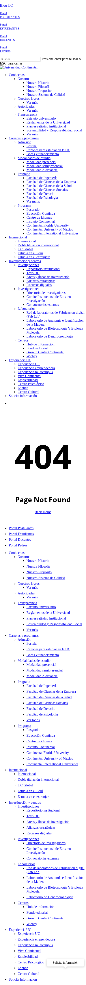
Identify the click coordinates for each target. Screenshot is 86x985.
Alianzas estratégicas (40, 827)
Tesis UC (32, 816)
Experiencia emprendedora (36, 939)
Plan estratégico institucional (46, 618)
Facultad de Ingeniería (41, 686)
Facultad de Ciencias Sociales (47, 703)
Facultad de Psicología (42, 714)
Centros (23, 903)
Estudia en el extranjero (34, 797)
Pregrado (24, 682)
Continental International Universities (52, 764)
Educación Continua (40, 735)
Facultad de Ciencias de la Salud (49, 697)
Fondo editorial (37, 912)
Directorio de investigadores (45, 843)
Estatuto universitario (41, 607)
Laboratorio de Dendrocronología (49, 897)
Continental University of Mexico (49, 758)
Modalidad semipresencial (44, 670)
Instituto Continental (40, 747)
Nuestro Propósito (39, 572)
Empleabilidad (28, 956)
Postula (31, 643)
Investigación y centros (25, 802)
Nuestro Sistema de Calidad (45, 578)
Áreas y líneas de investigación (47, 822)
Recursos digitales (39, 833)
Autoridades (26, 593)
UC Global (25, 785)
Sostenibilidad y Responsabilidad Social (54, 624)
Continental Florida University (47, 752)
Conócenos (16, 553)
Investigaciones (28, 806)
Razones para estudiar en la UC (48, 649)
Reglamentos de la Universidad (48, 612)
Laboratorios (26, 864)
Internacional (18, 770)
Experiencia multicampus (35, 945)
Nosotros (24, 557)
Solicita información (23, 979)
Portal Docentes (20, 539)
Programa (24, 726)
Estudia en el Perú (30, 791)
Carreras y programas (24, 635)
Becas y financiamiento (42, 655)
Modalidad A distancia (42, 676)
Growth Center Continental (45, 918)
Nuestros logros (28, 583)
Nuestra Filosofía (38, 566)
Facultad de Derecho (40, 708)
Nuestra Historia (37, 561)
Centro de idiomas (39, 741)
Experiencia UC (20, 930)
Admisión (24, 639)
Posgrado (32, 730)
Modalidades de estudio (34, 660)
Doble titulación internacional (38, 779)
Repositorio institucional (43, 810)
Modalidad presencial (41, 664)
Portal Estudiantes (21, 534)
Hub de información (40, 907)
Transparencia (27, 603)
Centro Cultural (28, 974)
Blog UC (6, 5)
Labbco (23, 968)
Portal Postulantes (21, 528)
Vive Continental (29, 951)
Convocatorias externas (42, 858)
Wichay (31, 924)
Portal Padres (18, 545)
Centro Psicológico (31, 962)
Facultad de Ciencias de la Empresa (51, 691)
